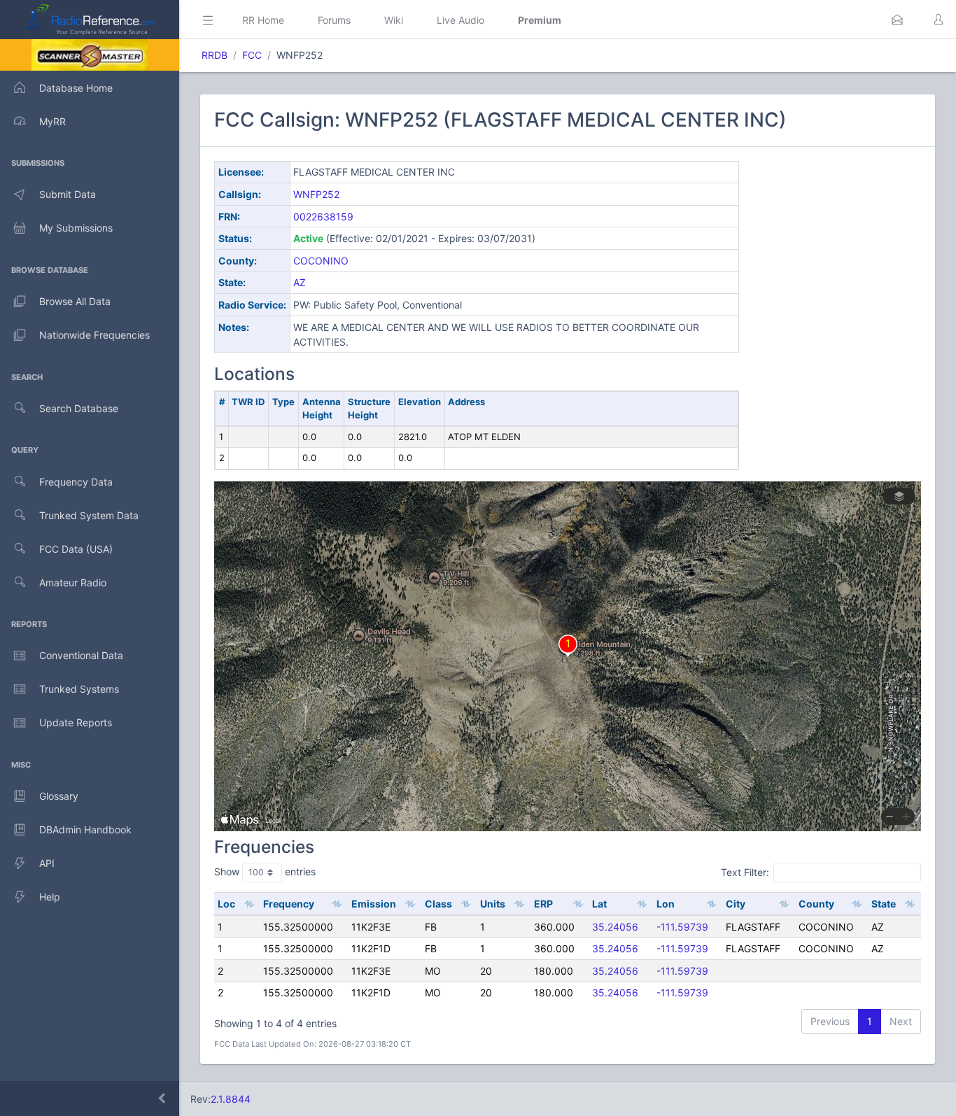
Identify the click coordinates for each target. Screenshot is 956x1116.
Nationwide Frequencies (94, 335)
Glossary (58, 796)
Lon (665, 904)
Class (438, 904)
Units (492, 904)
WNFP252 (316, 194)
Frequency (288, 904)
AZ (299, 282)
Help (49, 897)
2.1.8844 (231, 1099)
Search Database (78, 408)
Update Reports (75, 722)
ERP (543, 904)
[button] (897, 19)
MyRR (52, 121)
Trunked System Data (89, 515)
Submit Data (67, 194)
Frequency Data (76, 482)
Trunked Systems (79, 689)
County (816, 904)
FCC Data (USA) (76, 549)
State (883, 904)
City (735, 904)
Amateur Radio (72, 582)
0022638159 (323, 217)
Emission (373, 904)
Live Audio (460, 20)
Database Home (76, 88)
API (47, 863)
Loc (226, 904)
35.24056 (615, 927)
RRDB (214, 55)
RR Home (263, 20)
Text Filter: (745, 872)
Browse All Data (75, 301)
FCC (252, 55)
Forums (334, 20)
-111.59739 (682, 927)
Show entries (265, 871)
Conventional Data (81, 655)
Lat (599, 904)
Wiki (393, 20)
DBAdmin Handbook (85, 829)
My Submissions (76, 228)
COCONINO (321, 261)
